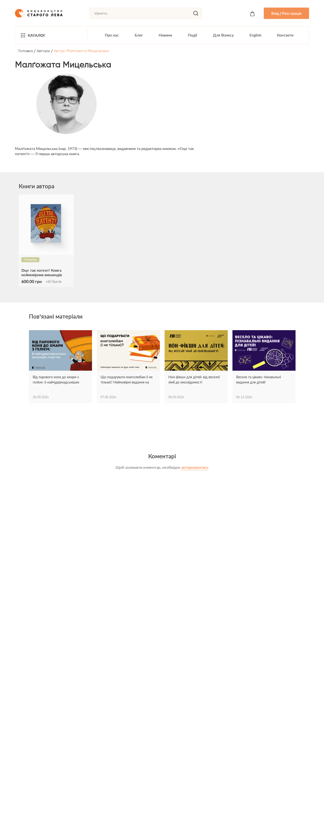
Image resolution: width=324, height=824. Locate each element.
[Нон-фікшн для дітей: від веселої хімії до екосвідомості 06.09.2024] (196, 351)
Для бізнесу (223, 35)
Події (192, 35)
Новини (165, 35)
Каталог (37, 35)
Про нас (112, 35)
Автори (43, 51)
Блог (139, 35)
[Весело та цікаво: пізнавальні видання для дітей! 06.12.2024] (264, 351)
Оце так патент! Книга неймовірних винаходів (41, 272)
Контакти (285, 35)
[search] (196, 13)
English (255, 35)
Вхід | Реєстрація (286, 13)
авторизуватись (194, 467)
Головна (26, 51)
